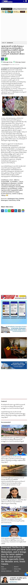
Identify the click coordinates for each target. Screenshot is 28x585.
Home (3, 42)
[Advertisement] (14, 27)
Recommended (6, 422)
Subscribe (16, 571)
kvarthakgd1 (6, 64)
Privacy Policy (17, 569)
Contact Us (3, 569)
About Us (16, 566)
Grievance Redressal (6, 571)
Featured (4, 401)
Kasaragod (10, 42)
